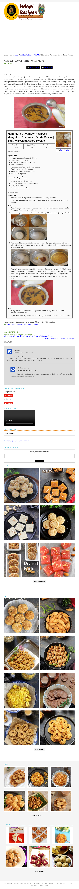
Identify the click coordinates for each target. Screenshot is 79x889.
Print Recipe (47, 67)
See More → (37, 816)
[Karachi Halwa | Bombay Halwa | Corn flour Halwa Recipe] (57, 577)
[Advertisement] (39, 37)
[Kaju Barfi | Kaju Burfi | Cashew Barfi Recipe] (21, 539)
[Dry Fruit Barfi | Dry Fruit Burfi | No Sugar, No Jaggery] (21, 577)
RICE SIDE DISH (16, 332)
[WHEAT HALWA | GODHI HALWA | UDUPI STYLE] (57, 502)
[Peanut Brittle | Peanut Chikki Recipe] (39, 842)
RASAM (11, 332)
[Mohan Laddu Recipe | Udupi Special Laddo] (21, 502)
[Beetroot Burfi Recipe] (39, 866)
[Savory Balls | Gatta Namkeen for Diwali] (57, 670)
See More (39, 749)
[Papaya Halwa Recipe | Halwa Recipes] (62, 842)
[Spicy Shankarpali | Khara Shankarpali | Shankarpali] (57, 632)
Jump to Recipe (34, 67)
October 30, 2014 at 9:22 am (26, 370)
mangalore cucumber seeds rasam (17, 334)
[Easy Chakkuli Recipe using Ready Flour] (14, 786)
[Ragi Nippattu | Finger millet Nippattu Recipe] (57, 707)
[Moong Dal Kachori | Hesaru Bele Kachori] (14, 811)
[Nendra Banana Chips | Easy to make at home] (21, 707)
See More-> (39, 581)
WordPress (45, 886)
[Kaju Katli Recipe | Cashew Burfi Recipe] (16, 842)
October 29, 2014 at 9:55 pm (23, 353)
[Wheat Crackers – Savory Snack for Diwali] (61, 811)
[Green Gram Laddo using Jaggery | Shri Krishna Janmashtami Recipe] (62, 866)
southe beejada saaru (29, 334)
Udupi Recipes (39, 10)
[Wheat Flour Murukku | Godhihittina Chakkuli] (21, 745)
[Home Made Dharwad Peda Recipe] (16, 866)
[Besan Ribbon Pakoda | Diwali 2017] (61, 786)
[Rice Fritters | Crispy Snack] (21, 632)
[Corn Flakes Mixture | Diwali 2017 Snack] (38, 786)
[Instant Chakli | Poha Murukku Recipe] (57, 745)
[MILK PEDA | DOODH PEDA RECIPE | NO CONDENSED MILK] (57, 539)
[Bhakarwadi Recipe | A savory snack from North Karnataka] (38, 811)
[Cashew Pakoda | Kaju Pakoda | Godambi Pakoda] (21, 670)
